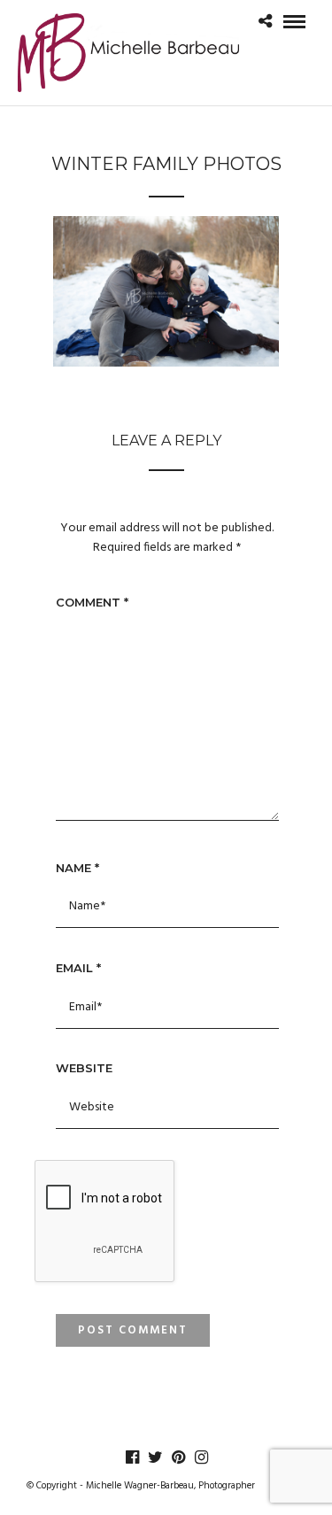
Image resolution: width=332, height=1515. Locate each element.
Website (84, 1068)
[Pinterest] (178, 1457)
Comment (92, 602)
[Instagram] (201, 1457)
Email (78, 968)
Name (77, 868)
